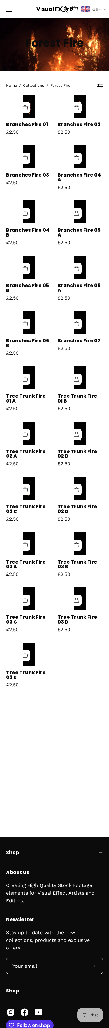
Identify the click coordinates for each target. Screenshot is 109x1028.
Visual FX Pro (54, 8)
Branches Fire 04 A (79, 177)
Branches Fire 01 (27, 124)
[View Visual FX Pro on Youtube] (38, 1012)
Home (11, 85)
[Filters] (100, 85)
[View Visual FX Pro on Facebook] (24, 1012)
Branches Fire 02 (79, 124)
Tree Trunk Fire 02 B (77, 454)
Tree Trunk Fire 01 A (26, 398)
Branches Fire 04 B (27, 233)
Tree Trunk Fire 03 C (26, 620)
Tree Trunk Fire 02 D (77, 509)
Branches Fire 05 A (79, 233)
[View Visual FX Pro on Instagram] (10, 1012)
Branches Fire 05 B (27, 288)
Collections (33, 85)
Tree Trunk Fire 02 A (26, 454)
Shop (12, 852)
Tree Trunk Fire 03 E (26, 675)
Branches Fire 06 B (27, 343)
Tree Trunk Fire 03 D (77, 620)
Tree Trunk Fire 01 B (77, 398)
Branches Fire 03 (27, 175)
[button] (63, 9)
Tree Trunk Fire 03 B (77, 564)
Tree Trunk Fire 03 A (26, 564)
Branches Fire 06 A (79, 288)
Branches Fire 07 (79, 340)
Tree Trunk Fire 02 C (26, 509)
